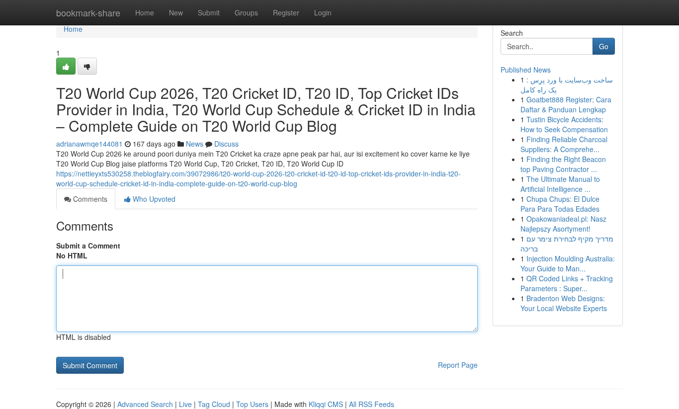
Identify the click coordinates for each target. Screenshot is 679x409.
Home (144, 12)
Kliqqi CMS (326, 404)
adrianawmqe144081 (89, 144)
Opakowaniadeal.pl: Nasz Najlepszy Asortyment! (563, 224)
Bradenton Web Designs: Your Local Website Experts (563, 303)
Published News (526, 70)
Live (185, 404)
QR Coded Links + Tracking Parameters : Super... (566, 283)
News (194, 144)
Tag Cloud (214, 404)
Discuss (226, 144)
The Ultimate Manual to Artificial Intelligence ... (560, 184)
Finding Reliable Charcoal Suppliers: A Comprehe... (563, 144)
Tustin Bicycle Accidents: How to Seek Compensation (564, 124)
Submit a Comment (88, 245)
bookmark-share (88, 12)
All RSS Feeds (371, 404)
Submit (209, 12)
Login (323, 12)
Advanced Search (145, 404)
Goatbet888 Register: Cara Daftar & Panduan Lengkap (565, 104)
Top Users (252, 404)
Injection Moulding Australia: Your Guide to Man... (567, 263)
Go (603, 46)
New (176, 12)
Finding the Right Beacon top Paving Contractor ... (563, 164)
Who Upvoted (153, 199)
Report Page (458, 365)
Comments (89, 199)
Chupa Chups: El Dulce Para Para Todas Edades (559, 204)
